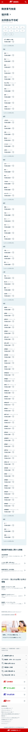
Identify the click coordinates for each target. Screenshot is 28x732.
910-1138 (7, 464)
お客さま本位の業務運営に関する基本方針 (10, 713)
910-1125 (7, 440)
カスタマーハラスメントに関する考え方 (9, 717)
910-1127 (7, 500)
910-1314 (7, 140)
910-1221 (7, 525)
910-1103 (7, 339)
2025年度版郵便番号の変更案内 (8, 614)
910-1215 (7, 278)
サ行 (17, 27)
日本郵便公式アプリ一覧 (6, 719)
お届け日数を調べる (9, 671)
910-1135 (7, 476)
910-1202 (7, 183)
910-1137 (7, 351)
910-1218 (7, 239)
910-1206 (7, 233)
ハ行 (11, 30)
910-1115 (7, 321)
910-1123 (7, 488)
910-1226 (7, 91)
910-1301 (7, 252)
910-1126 (7, 327)
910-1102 (7, 357)
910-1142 (7, 375)
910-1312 (7, 178)
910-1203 (7, 122)
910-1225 (7, 134)
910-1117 (7, 422)
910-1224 (7, 227)
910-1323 (7, 55)
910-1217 (7, 67)
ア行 (5, 27)
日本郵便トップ (5, 648)
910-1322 (7, 103)
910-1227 (7, 61)
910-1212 (7, 284)
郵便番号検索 (12, 648)
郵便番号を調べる (9, 656)
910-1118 (7, 482)
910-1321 (7, 166)
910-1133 (7, 333)
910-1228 (7, 172)
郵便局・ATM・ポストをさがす (12, 659)
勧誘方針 (3, 715)
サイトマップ (4, 723)
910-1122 (7, 470)
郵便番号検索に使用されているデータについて (11, 611)
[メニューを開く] (2, 2)
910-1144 (7, 452)
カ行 (11, 27)
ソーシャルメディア (5, 721)
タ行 (22, 27)
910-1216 (7, 152)
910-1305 (7, 215)
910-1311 (7, 109)
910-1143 (7, 512)
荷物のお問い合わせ (9, 663)
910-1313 (7, 73)
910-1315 (7, 195)
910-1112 (7, 381)
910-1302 (7, 79)
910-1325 (7, 128)
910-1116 (7, 410)
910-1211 (7, 296)
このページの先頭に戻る (9, 45)
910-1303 (7, 290)
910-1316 (7, 85)
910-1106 (7, 393)
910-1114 (7, 428)
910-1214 (7, 221)
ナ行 (5, 30)
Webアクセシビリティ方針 (6, 712)
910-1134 (7, 399)
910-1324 (7, 264)
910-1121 (7, 494)
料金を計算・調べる (9, 675)
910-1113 (7, 458)
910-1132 (7, 315)
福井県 (17, 648)
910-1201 (7, 258)
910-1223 (7, 146)
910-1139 (7, 387)
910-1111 (7, 405)
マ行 (17, 30)
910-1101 (7, 446)
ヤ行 (22, 30)
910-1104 (7, 416)
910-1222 (7, 189)
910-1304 (7, 537)
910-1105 (7, 434)
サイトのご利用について (6, 708)
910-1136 (7, 369)
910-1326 (7, 309)
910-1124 (7, 345)
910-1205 (7, 531)
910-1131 (7, 363)
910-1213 (7, 209)
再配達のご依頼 (8, 667)
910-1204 (7, 97)
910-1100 (7, 41)
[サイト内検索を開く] (25, 2)
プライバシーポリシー (6, 710)
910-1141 (7, 506)
